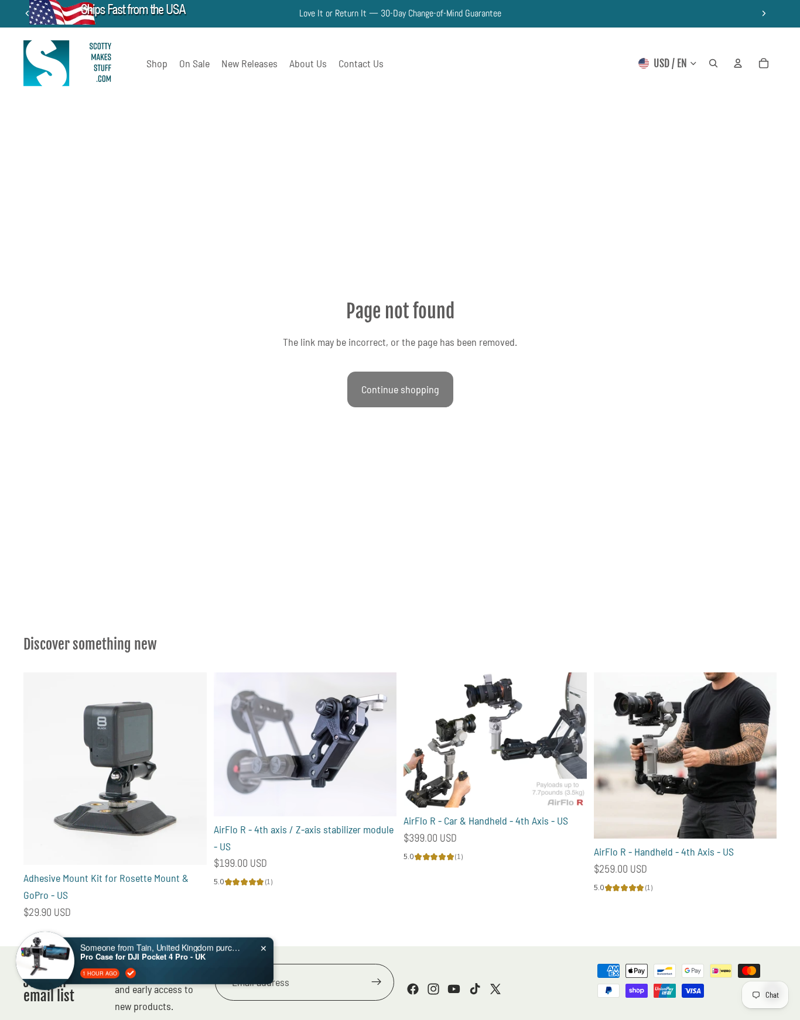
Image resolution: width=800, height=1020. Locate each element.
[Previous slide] (231, 744)
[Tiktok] (475, 989)
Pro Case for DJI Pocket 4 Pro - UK (143, 948)
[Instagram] (433, 989)
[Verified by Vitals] (130, 964)
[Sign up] (376, 982)
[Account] (738, 63)
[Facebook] (413, 989)
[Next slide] (764, 13)
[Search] (713, 63)
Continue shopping (400, 389)
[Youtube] (454, 989)
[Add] (188, 846)
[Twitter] (495, 989)
